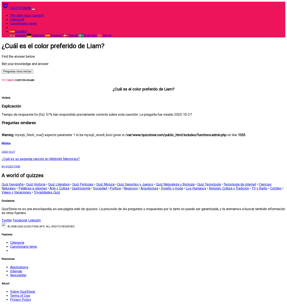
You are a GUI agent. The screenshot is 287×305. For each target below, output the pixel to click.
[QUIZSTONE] (6, 8)
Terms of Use (20, 296)
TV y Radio (259, 188)
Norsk (107, 35)
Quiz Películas (82, 184)
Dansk (73, 35)
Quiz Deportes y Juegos (135, 184)
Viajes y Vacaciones (16, 192)
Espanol (56, 35)
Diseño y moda (172, 188)
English (20, 35)
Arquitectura (149, 188)
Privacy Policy (20, 300)
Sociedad (100, 188)
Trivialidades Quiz (47, 192)
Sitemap (16, 271)
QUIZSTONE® (20, 8)
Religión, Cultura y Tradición (229, 188)
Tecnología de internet (240, 184)
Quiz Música (105, 184)
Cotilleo (276, 188)
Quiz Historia (35, 184)
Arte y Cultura (59, 188)
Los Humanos (196, 188)
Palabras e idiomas (32, 188)
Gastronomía (81, 188)
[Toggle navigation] (33, 9)
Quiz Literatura (59, 184)
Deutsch (38, 35)
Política (115, 188)
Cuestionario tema (23, 23)
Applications (19, 267)
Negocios (131, 188)
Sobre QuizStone (22, 292)
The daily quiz (26, 15)
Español (20, 31)
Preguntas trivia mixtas (17, 71)
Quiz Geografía (13, 184)
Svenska (89, 35)
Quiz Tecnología (209, 184)
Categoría (17, 19)
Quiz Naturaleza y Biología (175, 184)
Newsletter (18, 275)
